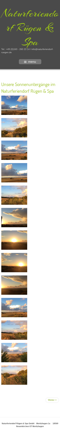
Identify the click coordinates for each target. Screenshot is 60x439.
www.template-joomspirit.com (30, 436)
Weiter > (52, 400)
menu (32, 61)
